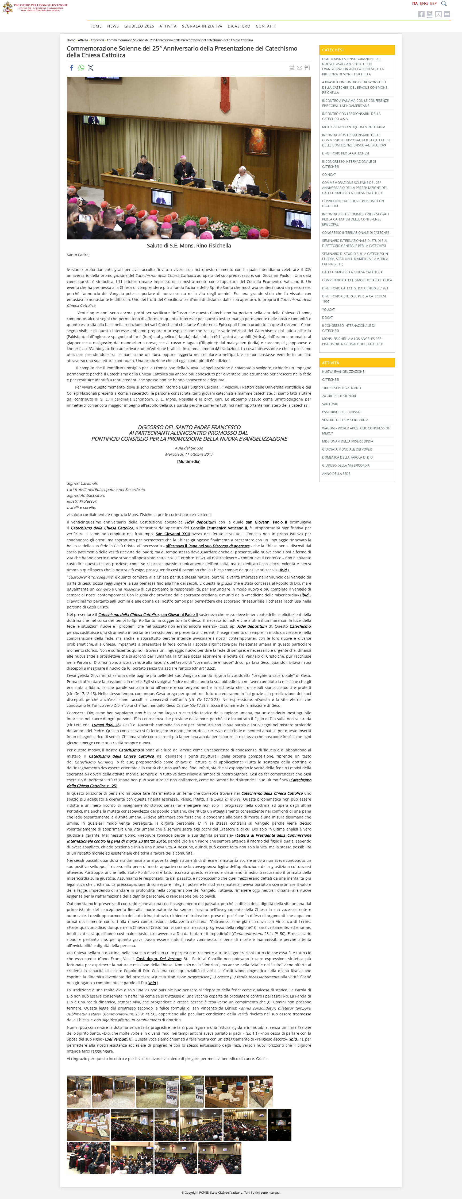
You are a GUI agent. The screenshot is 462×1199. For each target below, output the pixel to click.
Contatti (266, 26)
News (113, 26)
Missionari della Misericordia (347, 441)
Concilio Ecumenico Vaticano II (219, 527)
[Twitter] (429, 14)
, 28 (105, 724)
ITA (415, 3)
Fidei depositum (200, 522)
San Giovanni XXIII (173, 533)
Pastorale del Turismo (341, 412)
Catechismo (300, 626)
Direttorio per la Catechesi (345, 153)
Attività (168, 26)
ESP (433, 3)
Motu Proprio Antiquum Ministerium (353, 127)
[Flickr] (447, 14)
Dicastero (239, 26)
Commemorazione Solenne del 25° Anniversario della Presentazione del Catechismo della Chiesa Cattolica (180, 40)
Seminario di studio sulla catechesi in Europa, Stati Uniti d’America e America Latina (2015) (355, 258)
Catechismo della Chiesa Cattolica (102, 527)
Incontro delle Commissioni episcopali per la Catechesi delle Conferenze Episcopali (355, 219)
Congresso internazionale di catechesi (356, 232)
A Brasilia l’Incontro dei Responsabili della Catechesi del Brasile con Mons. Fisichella (355, 87)
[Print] (292, 67)
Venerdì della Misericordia (345, 420)
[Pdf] (308, 67)
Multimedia (189, 461)
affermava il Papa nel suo (207, 545)
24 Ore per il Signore (339, 396)
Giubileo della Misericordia (346, 465)
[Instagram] (438, 14)
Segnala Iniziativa (202, 26)
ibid (283, 569)
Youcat (328, 309)
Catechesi (97, 40)
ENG (424, 3)
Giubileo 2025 (139, 26)
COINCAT (329, 174)
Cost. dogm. (158, 958)
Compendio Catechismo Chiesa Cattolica (357, 280)
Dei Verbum (116, 1039)
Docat (327, 317)
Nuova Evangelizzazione (343, 371)
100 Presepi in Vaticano (341, 388)
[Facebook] (421, 14)
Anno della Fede (336, 473)
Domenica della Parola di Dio (347, 457)
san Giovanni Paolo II (266, 522)
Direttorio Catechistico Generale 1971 (355, 288)
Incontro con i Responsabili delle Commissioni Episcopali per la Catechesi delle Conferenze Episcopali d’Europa (356, 140)
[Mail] (300, 67)
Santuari (330, 404)
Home (96, 26)
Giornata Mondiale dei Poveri (347, 449)
